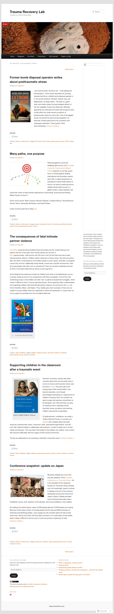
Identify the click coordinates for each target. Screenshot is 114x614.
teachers (71, 453)
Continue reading (53, 126)
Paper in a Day (66, 56)
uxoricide (32, 355)
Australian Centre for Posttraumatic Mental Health (60, 168)
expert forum (14, 226)
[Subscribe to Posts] (10, 595)
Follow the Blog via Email (93, 261)
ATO (36, 141)
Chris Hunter (46, 141)
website (45, 422)
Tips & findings (20, 353)
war (11, 143)
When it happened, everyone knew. (71, 563)
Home (12, 56)
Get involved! (53, 56)
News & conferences (22, 141)
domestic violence (53, 353)
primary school (55, 453)
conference (38, 542)
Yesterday (13, 250)
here (35, 209)
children (33, 353)
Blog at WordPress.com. (57, 606)
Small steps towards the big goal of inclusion (74, 574)
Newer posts (70, 69)
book (39, 141)
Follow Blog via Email (18, 560)
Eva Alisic (31, 56)
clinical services (42, 353)
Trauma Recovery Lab (27, 11)
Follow (87, 279)
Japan (51, 542)
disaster (45, 542)
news (52, 386)
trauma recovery (15, 544)
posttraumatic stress (57, 141)
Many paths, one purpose (27, 153)
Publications (42, 56)
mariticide (63, 353)
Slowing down (64, 565)
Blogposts (21, 56)
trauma (71, 141)
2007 (11, 255)
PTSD (66, 141)
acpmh (37, 224)
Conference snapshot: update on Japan (37, 466)
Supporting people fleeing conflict (70, 567)
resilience (64, 453)
